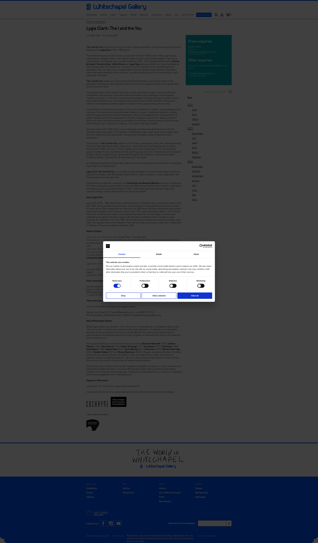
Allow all (195, 296)
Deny (123, 296)
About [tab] (196, 254)
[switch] (145, 286)
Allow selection (159, 296)
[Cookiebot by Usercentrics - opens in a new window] (201, 246)
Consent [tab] (121, 254)
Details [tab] (159, 254)
